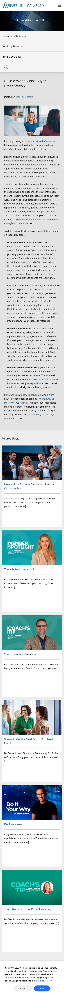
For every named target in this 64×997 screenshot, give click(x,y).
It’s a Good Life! (11, 56)
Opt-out (23, 988)
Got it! (42, 988)
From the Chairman (14, 36)
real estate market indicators (39, 379)
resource (42, 317)
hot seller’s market (45, 141)
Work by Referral (12, 46)
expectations (40, 164)
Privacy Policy (44, 980)
